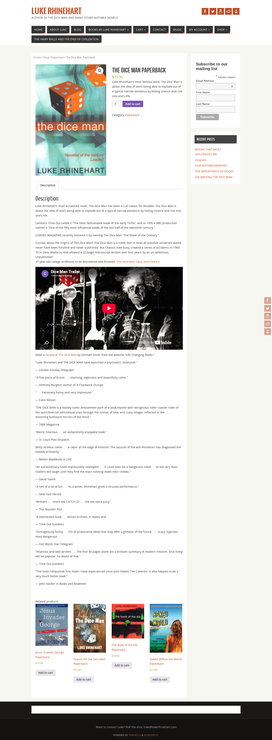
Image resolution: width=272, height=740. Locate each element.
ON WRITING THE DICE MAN (213, 177)
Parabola (135, 735)
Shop (46, 57)
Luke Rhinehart (56, 11)
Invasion (200, 160)
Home (37, 57)
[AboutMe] (267, 331)
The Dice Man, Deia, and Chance (137, 262)
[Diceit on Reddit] (267, 323)
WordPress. (151, 735)
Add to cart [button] (45, 673)
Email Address (214, 80)
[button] (99, 70)
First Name (203, 92)
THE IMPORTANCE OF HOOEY (214, 171)
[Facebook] (267, 300)
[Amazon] (267, 316)
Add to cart (132, 103)
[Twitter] (267, 308)
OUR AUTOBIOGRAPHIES (211, 165)
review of (61, 355)
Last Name (203, 103)
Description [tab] (48, 185)
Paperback (57, 57)
